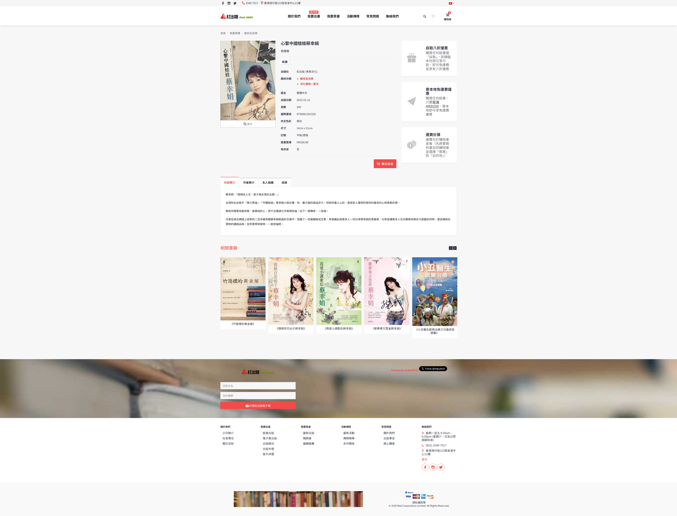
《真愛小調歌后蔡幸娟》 (338, 328)
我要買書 (333, 16)
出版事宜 (389, 438)
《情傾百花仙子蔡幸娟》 (290, 328)
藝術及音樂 (250, 33)
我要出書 (313, 14)
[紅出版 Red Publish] (236, 16)
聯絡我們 (392, 16)
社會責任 (228, 438)
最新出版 (308, 433)
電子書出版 (270, 438)
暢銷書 (307, 438)
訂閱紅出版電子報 (259, 405)
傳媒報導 (349, 438)
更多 (424, 459)
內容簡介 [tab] (229, 182)
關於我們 (294, 16)
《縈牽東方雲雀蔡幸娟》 (386, 328)
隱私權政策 (419, 502)
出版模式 (268, 443)
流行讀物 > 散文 (309, 84)
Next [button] (455, 248)
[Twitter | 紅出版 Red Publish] (234, 3)
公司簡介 (228, 433)
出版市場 (268, 449)
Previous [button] (451, 248)
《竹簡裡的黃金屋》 (243, 324)
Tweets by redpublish (405, 370)
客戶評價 (268, 454)
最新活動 (349, 433)
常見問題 (372, 16)
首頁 (223, 33)
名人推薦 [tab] (268, 182)
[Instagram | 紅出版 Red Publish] (228, 3)
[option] (243, 293)
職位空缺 (228, 443)
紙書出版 (268, 433)
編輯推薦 (308, 443)
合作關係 (349, 443)
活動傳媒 (353, 16)
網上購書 (389, 443)
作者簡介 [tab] (248, 182)
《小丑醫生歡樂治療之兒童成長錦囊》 (435, 331)
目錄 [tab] (284, 182)
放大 (249, 124)
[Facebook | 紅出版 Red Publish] (222, 3)
